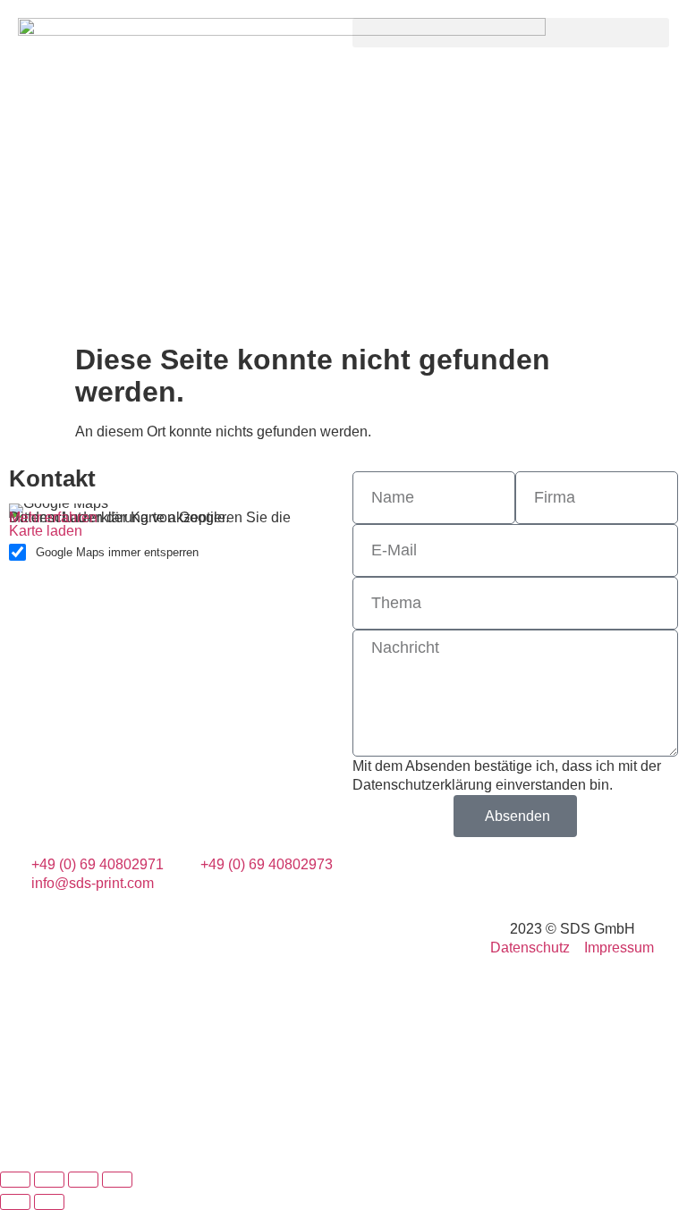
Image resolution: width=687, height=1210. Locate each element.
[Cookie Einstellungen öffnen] (134, 1155)
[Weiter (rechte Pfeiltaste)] (49, 1202)
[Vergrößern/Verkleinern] (15, 1180)
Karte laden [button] (45, 530)
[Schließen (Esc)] (117, 1180)
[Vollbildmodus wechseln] (49, 1180)
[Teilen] (83, 1180)
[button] (510, 32)
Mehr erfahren (53, 517)
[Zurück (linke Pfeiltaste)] (15, 1202)
